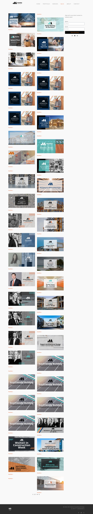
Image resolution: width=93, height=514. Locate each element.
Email (66, 26)
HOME (38, 4)
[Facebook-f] (72, 35)
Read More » (10, 29)
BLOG (62, 4)
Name (66, 21)
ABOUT (69, 4)
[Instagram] (77, 35)
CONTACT (76, 4)
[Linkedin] (74, 35)
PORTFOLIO (46, 4)
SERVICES (55, 4)
